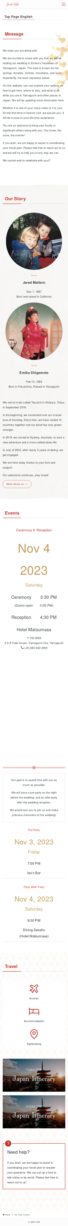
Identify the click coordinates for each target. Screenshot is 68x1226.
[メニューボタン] (63, 4)
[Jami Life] (12, 4)
